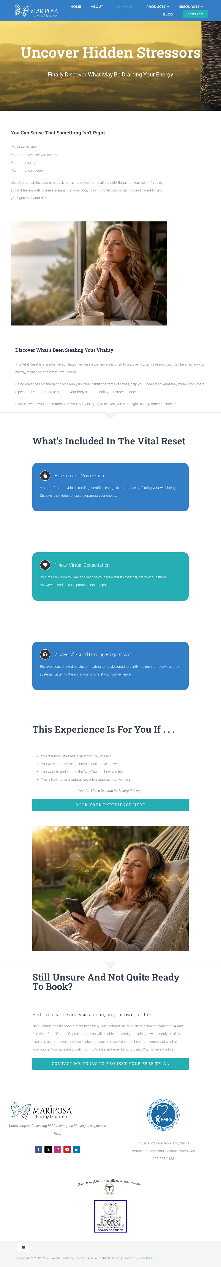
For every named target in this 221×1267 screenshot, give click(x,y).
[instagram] (57, 1149)
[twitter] (48, 1149)
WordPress (146, 1258)
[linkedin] (76, 1149)
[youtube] (67, 1149)
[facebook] (38, 1149)
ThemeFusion (84, 1258)
